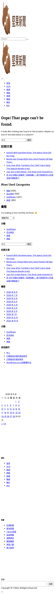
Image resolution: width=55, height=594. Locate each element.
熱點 (8, 93)
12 (8, 409)
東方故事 (10, 547)
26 (8, 416)
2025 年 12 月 (12, 317)
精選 (8, 89)
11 (4, 409)
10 (2, 409)
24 (2, 416)
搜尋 (3, 579)
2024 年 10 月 (12, 320)
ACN (8, 86)
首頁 (8, 83)
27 (11, 416)
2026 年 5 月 (11, 301)
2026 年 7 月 (11, 295)
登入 (8, 353)
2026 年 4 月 (12, 305)
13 (10, 409)
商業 (8, 96)
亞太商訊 (10, 194)
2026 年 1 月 (11, 314)
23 (19, 412)
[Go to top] (2, 591)
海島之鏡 (10, 544)
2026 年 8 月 (11, 292)
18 (5, 412)
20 (11, 412)
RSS (8, 105)
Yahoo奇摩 (11, 531)
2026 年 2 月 (11, 311)
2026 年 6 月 (11, 298)
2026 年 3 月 (11, 308)
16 (19, 409)
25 (5, 416)
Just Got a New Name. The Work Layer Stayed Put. (29, 171)
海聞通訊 (10, 538)
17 (2, 412)
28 (14, 416)
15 (16, 409)
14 (14, 409)
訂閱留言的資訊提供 (14, 359)
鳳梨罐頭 (10, 541)
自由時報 (10, 535)
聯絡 (8, 99)
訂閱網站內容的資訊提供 (16, 356)
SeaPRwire (11, 197)
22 (16, 412)
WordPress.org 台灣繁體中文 (18, 362)
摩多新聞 (10, 528)
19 (8, 412)
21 (13, 412)
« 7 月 (3, 423)
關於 (8, 102)
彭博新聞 (10, 525)
